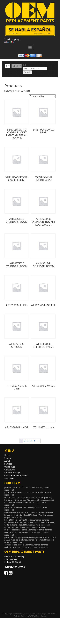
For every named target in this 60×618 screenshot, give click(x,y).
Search (27, 72)
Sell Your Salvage (12, 472)
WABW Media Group (37, 616)
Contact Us (9, 469)
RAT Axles (9, 478)
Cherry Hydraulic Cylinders (16, 475)
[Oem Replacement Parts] (30, 12)
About (7, 461)
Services (8, 463)
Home (7, 455)
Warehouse (9, 466)
